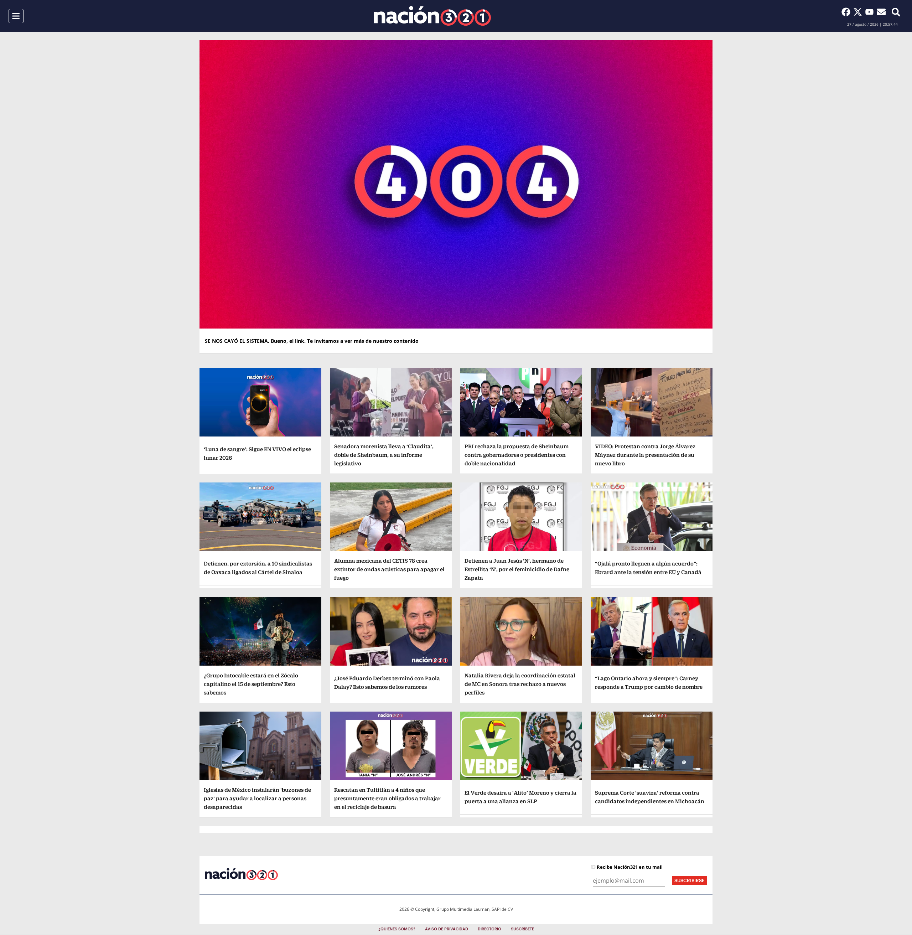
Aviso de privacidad (446, 929)
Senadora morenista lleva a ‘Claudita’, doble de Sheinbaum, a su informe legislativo (384, 454)
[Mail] (881, 12)
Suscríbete (522, 929)
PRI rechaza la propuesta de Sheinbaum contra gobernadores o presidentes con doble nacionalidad (517, 454)
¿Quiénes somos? (396, 929)
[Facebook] (847, 12)
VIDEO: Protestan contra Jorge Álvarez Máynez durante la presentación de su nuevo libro (645, 454)
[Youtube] (871, 12)
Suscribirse (689, 880)
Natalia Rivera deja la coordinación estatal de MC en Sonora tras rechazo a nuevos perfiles (520, 684)
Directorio (489, 929)
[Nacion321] (432, 15)
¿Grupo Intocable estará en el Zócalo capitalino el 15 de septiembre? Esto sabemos (251, 684)
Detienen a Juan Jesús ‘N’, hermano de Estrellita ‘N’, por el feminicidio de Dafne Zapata (517, 569)
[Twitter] (859, 12)
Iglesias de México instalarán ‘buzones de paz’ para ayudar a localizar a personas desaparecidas (257, 798)
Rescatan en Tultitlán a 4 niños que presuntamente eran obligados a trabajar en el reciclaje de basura (387, 798)
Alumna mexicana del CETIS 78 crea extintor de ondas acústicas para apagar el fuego (389, 569)
